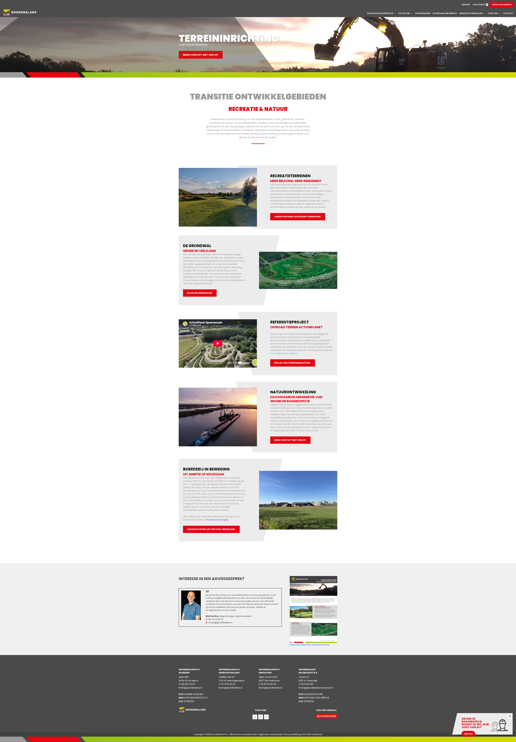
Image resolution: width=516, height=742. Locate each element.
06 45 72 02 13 (214, 619)
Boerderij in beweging (217, 519)
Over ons (493, 13)
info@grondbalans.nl (191, 687)
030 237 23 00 (188, 684)
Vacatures (479, 4)
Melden (468, 733)
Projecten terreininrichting (292, 362)
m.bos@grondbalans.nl (219, 622)
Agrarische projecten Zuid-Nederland (211, 529)
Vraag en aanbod (502, 4)
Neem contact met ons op (200, 54)
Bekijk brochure (326, 716)
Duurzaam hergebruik (445, 13)
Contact (508, 13)
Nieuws (466, 4)
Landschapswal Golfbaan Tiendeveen (297, 216)
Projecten (404, 13)
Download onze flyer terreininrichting (309, 644)
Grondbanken (423, 13)
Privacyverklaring (293, 734)
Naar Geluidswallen (199, 293)
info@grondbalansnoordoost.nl (316, 687)
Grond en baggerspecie (380, 13)
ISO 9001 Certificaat (312, 734)
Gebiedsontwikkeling (471, 13)
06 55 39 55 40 (268, 684)
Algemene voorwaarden (271, 734)
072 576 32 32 (228, 684)
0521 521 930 (307, 684)
